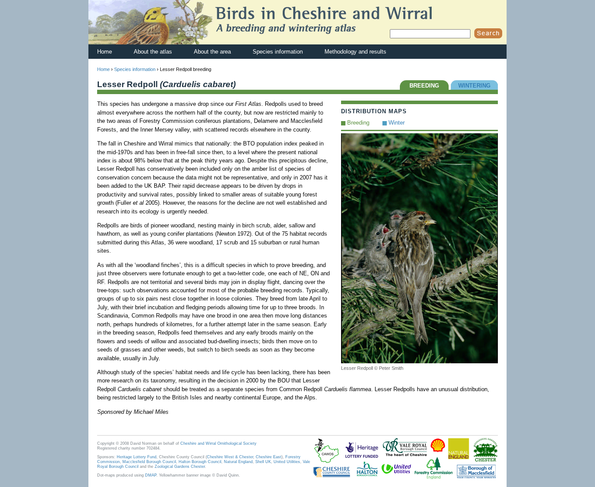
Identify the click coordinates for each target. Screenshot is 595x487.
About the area (212, 51)
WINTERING (474, 85)
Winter (397, 122)
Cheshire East (268, 457)
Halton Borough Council (200, 462)
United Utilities (287, 462)
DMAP (150, 475)
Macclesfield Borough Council (149, 462)
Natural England (238, 462)
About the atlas (153, 51)
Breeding (358, 122)
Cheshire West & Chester (230, 457)
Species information (278, 51)
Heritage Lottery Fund (136, 457)
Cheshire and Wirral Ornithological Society (218, 443)
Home (104, 51)
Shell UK (263, 462)
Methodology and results (355, 51)
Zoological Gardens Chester (180, 466)
